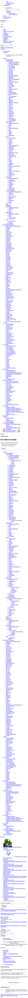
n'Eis (7, 283)
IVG (7, 271)
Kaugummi (11, 184)
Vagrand (8, 312)
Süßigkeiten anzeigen (13, 178)
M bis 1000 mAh (9, 348)
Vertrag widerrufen (23, 994)
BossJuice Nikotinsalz (13, 75)
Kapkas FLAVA (9, 273)
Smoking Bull (9, 301)
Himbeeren (11, 153)
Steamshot (8, 304)
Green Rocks (9, 266)
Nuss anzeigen (12, 221)
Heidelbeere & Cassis (13, 152)
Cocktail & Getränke (10, 190)
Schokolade (11, 189)
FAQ (4, 955)
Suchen (3, 448)
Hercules (11, 90)
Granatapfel (11, 149)
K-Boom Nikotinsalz (13, 94)
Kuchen (10, 185)
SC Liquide (11, 65)
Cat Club (8, 241)
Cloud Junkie (9, 243)
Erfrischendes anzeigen (14, 213)
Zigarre (10, 134)
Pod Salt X (11, 108)
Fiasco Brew (11, 86)
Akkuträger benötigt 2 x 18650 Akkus (14, 409)
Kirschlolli (8, 275)
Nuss (10, 129)
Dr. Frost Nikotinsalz (13, 81)
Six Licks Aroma (9, 300)
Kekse (10, 210)
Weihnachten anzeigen (13, 207)
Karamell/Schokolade (13, 128)
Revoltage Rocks (9, 293)
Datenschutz (6, 950)
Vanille (10, 131)
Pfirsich (10, 169)
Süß (9, 130)
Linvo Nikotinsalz (12, 96)
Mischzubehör (9, 420)
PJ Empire (11, 107)
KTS (10, 95)
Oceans (10, 103)
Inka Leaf (8, 270)
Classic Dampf (9, 328)
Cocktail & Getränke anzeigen (15, 191)
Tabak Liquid (9, 122)
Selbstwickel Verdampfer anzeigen (13, 424)
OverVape (11, 105)
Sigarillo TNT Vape (10, 297)
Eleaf (7, 358)
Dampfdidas (11, 76)
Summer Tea (8, 305)
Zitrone (10, 175)
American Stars (12, 120)
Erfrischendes (9, 212)
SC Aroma (8, 337)
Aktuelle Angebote (10, 2)
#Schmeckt (8, 227)
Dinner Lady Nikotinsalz (14, 79)
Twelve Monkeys (9, 310)
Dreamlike (8, 257)
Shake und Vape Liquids (8, 31)
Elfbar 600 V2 (9, 388)
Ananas (10, 139)
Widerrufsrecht (6, 957)
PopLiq (10, 109)
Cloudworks (8, 244)
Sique (7, 299)
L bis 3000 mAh (9, 349)
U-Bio (10, 117)
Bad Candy (11, 70)
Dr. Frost (8, 254)
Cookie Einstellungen (8, 964)
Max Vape (11, 97)
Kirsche (10, 157)
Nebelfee (11, 101)
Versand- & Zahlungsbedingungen (10, 953)
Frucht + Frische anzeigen (17, 631)
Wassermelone (12, 174)
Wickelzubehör (9, 426)
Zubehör (5, 40)
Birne (10, 144)
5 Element (8, 228)
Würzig (10, 133)
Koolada (13, 632)
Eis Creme (11, 179)
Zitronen (13, 592)
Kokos (10, 160)
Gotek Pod (8, 394)
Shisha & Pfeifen (9, 354)
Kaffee (10, 202)
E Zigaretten (6, 34)
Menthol (13, 634)
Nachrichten (8, 4)
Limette (10, 161)
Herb (10, 125)
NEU (7, 1)
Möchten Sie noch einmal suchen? (9, 444)
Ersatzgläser (8, 375)
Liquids (5, 30)
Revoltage (11, 111)
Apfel (10, 140)
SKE (7, 402)
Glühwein (11, 208)
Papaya (10, 168)
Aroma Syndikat (9, 235)
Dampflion (11, 78)
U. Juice (8, 311)
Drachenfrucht (12, 146)
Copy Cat (8, 330)
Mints (7, 278)
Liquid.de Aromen (10, 336)
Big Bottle (11, 73)
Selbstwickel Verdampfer (8, 41)
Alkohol (10, 193)
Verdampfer (5, 35)
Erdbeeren (11, 147)
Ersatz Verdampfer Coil (11, 371)
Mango (10, 164)
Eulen (7, 331)
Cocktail (13, 602)
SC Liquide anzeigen (15, 460)
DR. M (7, 255)
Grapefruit (11, 150)
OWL (10, 106)
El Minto (11, 83)
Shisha (7, 204)
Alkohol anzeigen (15, 601)
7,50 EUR (3, 929)
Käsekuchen (14, 591)
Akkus (7, 413)
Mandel (10, 222)
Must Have (11, 100)
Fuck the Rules (9, 333)
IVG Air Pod (9, 396)
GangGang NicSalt (13, 89)
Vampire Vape (12, 68)
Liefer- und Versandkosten (9, 961)
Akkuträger (5, 37)
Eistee (10, 201)
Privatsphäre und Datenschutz (9, 962)
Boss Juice (8, 240)
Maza (10, 98)
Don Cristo (8, 251)
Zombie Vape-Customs (11, 319)
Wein (12, 605)
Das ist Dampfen (12, 119)
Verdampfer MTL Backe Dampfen (13, 374)
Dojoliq (10, 80)
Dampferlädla (9, 246)
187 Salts (11, 69)
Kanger (7, 364)
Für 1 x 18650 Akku (10, 350)
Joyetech (8, 366)
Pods (7, 377)
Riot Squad (11, 112)
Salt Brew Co (12, 113)
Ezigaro (7, 261)
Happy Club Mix (9, 267)
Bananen (11, 142)
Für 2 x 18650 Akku (10, 352)
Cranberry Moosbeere (13, 145)
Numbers (8, 286)
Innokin (7, 365)
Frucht (7, 136)
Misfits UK (8, 279)
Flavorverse (8, 263)
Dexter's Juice (9, 249)
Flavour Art (8, 332)
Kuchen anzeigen (15, 587)
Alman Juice (8, 233)
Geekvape (8, 355)
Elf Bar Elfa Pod (9, 387)
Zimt (10, 211)
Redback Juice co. (10, 290)
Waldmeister (11, 200)
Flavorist (8, 262)
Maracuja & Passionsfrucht (14, 166)
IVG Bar (8, 397)
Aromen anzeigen (10, 323)
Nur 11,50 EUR (4, 917)
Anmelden (4, 906)
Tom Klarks (11, 116)
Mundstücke (8, 376)
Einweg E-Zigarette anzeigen (12, 381)
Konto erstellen (12, 13)
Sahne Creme (11, 188)
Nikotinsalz (8, 205)
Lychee (10, 162)
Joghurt (10, 182)
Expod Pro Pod (9, 392)
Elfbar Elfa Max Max (10, 391)
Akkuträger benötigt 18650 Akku (13, 410)
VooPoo (7, 361)
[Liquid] (4, 20)
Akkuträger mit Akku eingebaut (13, 408)
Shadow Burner (9, 295)
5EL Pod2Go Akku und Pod (12, 382)
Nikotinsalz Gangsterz (13, 102)
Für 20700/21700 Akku (11, 353)
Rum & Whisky (14, 604)
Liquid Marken (9, 60)
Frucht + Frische (12, 217)
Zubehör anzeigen (10, 418)
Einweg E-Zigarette (7, 36)
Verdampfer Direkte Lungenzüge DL (14, 372)
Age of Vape (8, 232)
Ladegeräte (5, 38)
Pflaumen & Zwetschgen (14, 171)
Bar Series (8, 238)
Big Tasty (11, 74)
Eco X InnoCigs (9, 386)
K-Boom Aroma (9, 272)
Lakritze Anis (11, 218)
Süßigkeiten (8, 177)
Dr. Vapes (8, 256)
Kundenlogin (6, 5)
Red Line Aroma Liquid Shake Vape (14, 289)
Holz (10, 127)
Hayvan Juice (9, 268)
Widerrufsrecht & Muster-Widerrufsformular (12, 956)
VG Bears (8, 316)
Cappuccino (11, 194)
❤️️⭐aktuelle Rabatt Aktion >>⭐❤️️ (11, 430)
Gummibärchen (12, 180)
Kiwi (10, 158)
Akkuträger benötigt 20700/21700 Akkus (15, 411)
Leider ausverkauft (7, 42)
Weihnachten (9, 206)
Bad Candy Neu (9, 327)
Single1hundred (9, 298)
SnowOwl (8, 303)
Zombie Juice (11, 118)
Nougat (10, 186)
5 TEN (7, 229)
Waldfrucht (11, 173)
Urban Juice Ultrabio (10, 339)
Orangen (10, 167)
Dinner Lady (8, 250)
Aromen (5, 32)
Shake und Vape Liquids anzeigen (13, 226)
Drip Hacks (8, 259)
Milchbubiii (8, 277)
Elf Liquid (8, 260)
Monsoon (8, 281)
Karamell (11, 183)
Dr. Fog (7, 252)
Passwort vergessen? (13, 14)
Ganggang (8, 265)
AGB (4, 959)
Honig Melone (12, 155)
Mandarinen (11, 163)
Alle (4, 29)
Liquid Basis (8, 342)
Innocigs (10, 91)
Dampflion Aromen (10, 248)
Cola (10, 195)
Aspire (7, 363)
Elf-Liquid (11, 84)
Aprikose (11, 141)
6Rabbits (8, 230)
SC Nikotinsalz (12, 67)
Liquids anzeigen (9, 59)
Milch (10, 199)
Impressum (5, 951)
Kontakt (5, 952)
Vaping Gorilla (9, 315)
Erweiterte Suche (9, 47)
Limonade (11, 197)
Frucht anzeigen (12, 138)
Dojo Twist (8, 385)
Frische (10, 124)
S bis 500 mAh (9, 347)
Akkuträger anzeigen (10, 407)
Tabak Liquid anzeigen (14, 123)
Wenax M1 (8, 403)
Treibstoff (8, 309)
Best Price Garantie (7, 958)
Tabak (12, 464)
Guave (10, 151)
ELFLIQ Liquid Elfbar (14, 63)
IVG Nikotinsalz (12, 92)
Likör (12, 603)
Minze (10, 215)
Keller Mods (8, 334)
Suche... (2, 47)
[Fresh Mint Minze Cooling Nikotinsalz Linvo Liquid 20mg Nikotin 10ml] (14, 923)
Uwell (7, 356)
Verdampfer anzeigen (10, 370)
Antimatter (8, 234)
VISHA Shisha (9, 317)
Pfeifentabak (11, 135)
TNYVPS (11, 114)
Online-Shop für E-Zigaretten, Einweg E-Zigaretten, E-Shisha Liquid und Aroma (9, 995)
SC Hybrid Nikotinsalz (14, 64)
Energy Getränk (12, 196)
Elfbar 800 (8, 389)
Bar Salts (11, 71)
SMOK (7, 360)
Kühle (12, 462)
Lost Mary (8, 400)
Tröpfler (7, 425)
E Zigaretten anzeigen (10, 345)
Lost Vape (8, 359)
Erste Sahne (11, 85)
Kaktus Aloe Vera (12, 156)
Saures (10, 216)
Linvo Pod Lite (9, 399)
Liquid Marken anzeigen (14, 62)
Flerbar (10, 87)
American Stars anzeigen (16, 520)
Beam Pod (8, 383)
